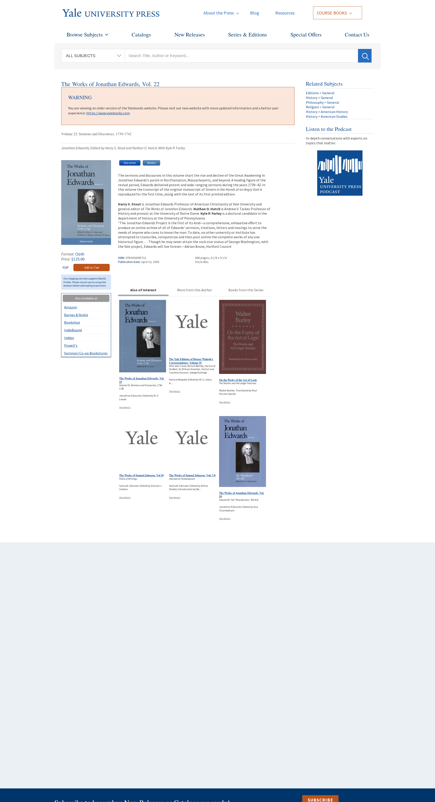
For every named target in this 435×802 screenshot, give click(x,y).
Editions (312, 93)
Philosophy (315, 102)
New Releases (189, 34)
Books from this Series (245, 290)
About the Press (218, 13)
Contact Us (357, 34)
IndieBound (73, 330)
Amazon (70, 307)
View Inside (86, 241)
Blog (254, 13)
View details (124, 407)
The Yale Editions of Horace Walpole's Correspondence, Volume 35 (191, 361)
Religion (312, 107)
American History (334, 111)
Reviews (151, 162)
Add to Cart (91, 267)
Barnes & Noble (76, 315)
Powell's (70, 345)
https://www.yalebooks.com (108, 113)
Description (130, 162)
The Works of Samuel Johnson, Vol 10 (141, 475)
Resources (285, 13)
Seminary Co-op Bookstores (86, 353)
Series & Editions (247, 34)
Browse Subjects (85, 34)
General (328, 93)
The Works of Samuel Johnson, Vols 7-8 (192, 475)
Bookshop (72, 322)
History (311, 97)
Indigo (69, 337)
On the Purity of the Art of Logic (238, 380)
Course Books (332, 13)
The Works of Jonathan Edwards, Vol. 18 (241, 495)
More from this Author (194, 290)
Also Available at (86, 298)
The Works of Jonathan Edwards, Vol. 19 (141, 380)
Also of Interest (143, 290)
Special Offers (305, 34)
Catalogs (141, 34)
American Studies (334, 116)
